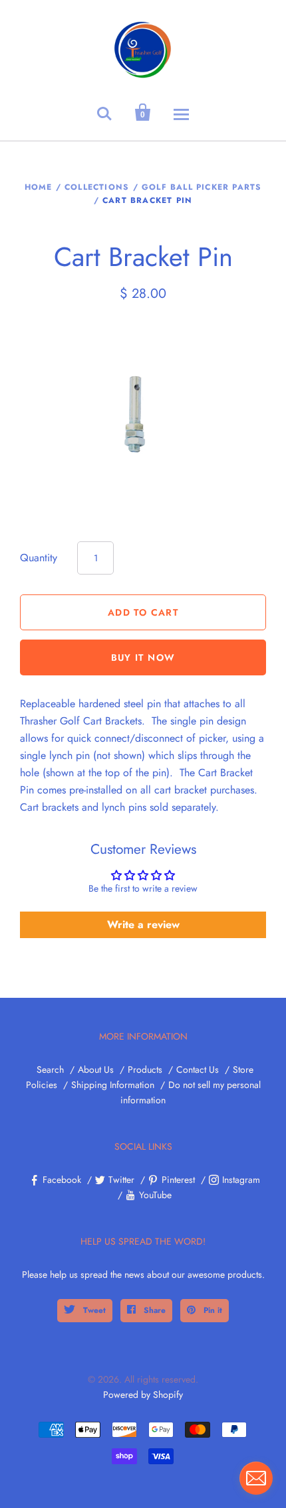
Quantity (38, 557)
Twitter (121, 1179)
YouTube (155, 1194)
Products (145, 1069)
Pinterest (178, 1179)
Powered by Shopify (143, 1394)
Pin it (211, 1310)
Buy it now (143, 657)
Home (39, 187)
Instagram (241, 1179)
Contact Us (197, 1069)
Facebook (62, 1179)
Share (153, 1310)
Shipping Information (112, 1084)
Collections (97, 187)
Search (50, 1069)
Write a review (143, 924)
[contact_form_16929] (256, 1478)
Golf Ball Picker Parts (201, 187)
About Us (96, 1069)
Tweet (93, 1310)
